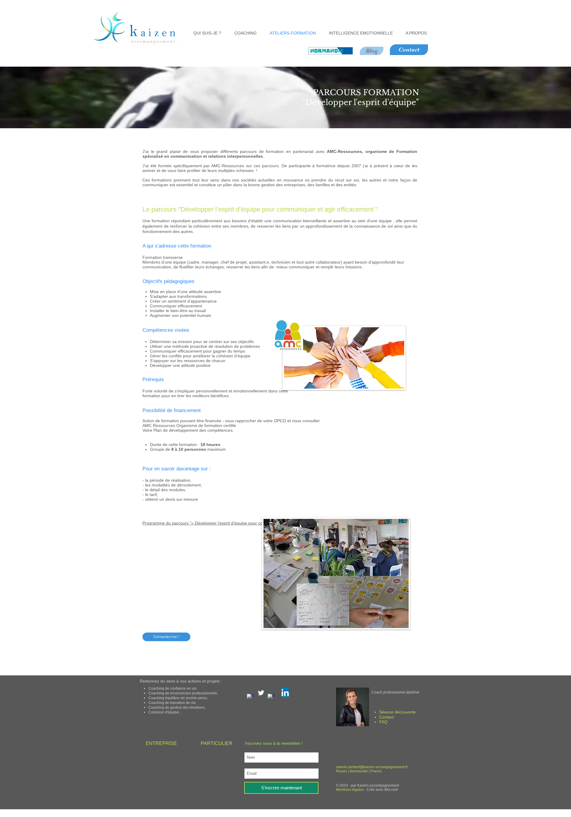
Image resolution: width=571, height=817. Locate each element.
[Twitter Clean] (261, 693)
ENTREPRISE (161, 743)
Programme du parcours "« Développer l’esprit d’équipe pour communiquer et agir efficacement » (234, 523)
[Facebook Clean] (250, 697)
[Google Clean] (271, 697)
